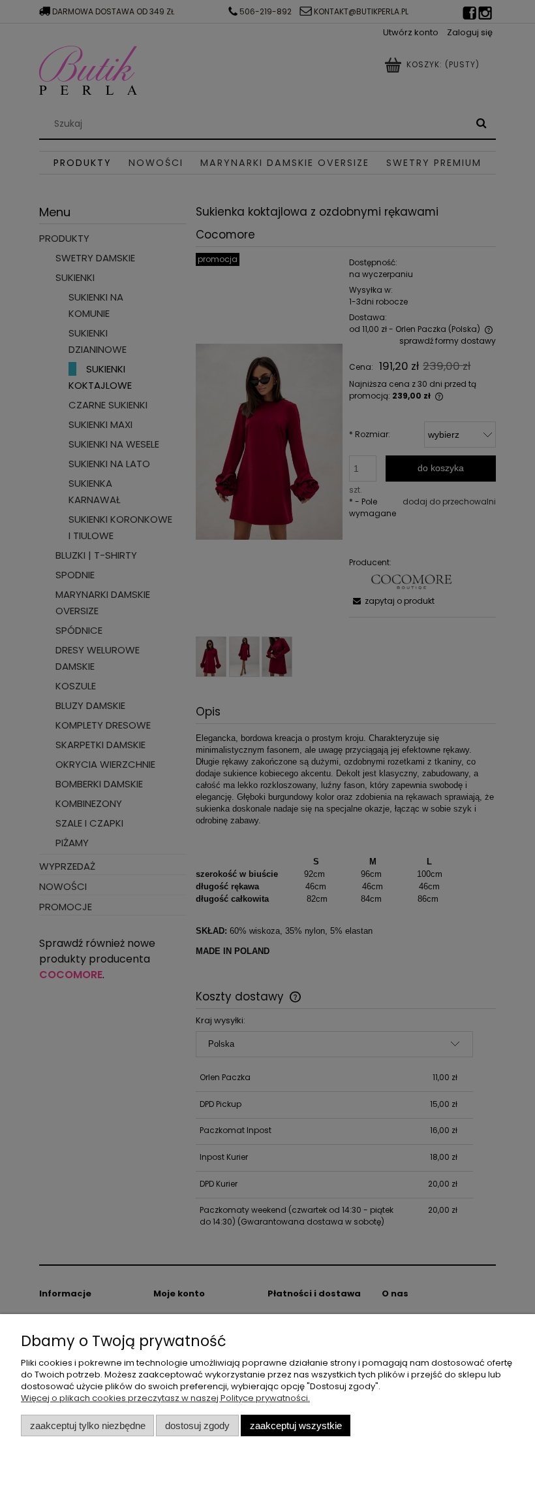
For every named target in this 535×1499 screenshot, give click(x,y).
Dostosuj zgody (197, 1425)
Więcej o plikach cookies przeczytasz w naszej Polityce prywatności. (165, 1398)
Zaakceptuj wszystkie (296, 1425)
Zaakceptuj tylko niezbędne (87, 1425)
